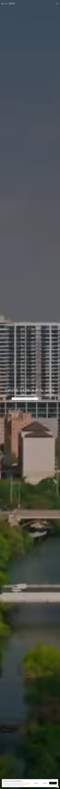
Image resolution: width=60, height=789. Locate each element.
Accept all (53, 783)
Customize (44, 783)
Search (43, 398)
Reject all (36, 783)
